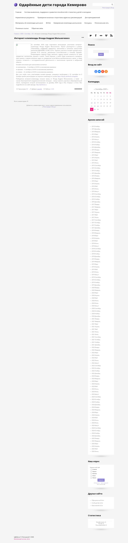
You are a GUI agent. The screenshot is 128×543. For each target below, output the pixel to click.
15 (95, 103)
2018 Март (95, 235)
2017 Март (95, 209)
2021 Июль (95, 334)
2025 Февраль (96, 441)
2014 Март (95, 134)
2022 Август (95, 363)
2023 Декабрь (96, 405)
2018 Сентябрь (96, 249)
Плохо (94, 475)
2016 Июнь (95, 189)
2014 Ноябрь (96, 145)
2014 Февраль (96, 131)
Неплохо (94, 473)
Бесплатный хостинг (20, 539)
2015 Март (95, 155)
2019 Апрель (96, 267)
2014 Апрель (96, 137)
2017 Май (95, 215)
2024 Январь (96, 407)
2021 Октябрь (96, 339)
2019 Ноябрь (96, 282)
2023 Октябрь (96, 399)
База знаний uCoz (97, 505)
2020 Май (95, 298)
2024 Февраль (96, 410)
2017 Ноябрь (96, 225)
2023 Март (95, 381)
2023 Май (95, 386)
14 (91, 103)
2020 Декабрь (96, 316)
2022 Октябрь (96, 368)
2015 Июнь (95, 163)
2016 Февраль (96, 178)
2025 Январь (96, 438)
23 (98, 106)
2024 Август (95, 425)
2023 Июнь (95, 389)
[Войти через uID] (95, 71)
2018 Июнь (95, 243)
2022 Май (95, 358)
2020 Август (95, 306)
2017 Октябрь (96, 223)
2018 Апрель (96, 238)
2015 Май (95, 160)
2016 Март (95, 181)
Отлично (94, 469)
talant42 (39, 89)
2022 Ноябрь (96, 371)
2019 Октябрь (96, 280)
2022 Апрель (96, 355)
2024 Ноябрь (96, 433)
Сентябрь (27, 33)
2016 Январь (96, 176)
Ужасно (94, 477)
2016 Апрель (96, 183)
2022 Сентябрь (96, 365)
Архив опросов (104, 483)
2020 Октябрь (96, 311)
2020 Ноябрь (96, 313)
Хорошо (94, 471)
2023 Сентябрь (96, 397)
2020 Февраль (96, 290)
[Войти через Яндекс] (102, 71)
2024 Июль (95, 423)
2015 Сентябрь (96, 165)
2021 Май (95, 329)
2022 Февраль (96, 350)
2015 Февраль (96, 152)
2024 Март (95, 412)
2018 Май (95, 241)
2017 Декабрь (96, 228)
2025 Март (95, 443)
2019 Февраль (96, 261)
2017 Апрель (96, 212)
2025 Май (95, 449)
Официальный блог (98, 500)
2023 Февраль (96, 379)
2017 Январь (96, 204)
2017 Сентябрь (96, 220)
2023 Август (95, 394)
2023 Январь (96, 376)
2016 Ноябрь (96, 199)
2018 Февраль (96, 233)
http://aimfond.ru (41, 85)
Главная (16, 33)
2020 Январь (96, 287)
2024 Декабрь (96, 436)
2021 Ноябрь (96, 342)
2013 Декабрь (96, 129)
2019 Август (95, 275)
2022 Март (95, 353)
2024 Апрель (96, 415)
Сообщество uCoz (97, 503)
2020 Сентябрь (96, 308)
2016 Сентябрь (96, 194)
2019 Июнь (95, 272)
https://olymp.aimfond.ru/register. (67, 76)
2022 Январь (96, 347)
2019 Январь (96, 259)
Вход (112, 7)
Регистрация (106, 7)
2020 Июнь (95, 301)
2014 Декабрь (96, 147)
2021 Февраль (96, 321)
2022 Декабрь (96, 373)
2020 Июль (95, 303)
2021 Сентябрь (96, 337)
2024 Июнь (95, 420)
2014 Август (95, 139)
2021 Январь (96, 319)
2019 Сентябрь (96, 277)
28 (32, 33)
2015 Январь (96, 150)
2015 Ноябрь (96, 171)
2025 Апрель (96, 446)
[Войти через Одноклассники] (106, 71)
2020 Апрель (96, 295)
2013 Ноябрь (96, 126)
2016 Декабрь (96, 202)
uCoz (28, 539)
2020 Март (95, 293)
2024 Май (95, 417)
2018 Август (95, 246)
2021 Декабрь (96, 345)
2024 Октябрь (96, 431)
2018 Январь (96, 230)
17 (101, 103)
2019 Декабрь (96, 285)
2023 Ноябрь (96, 402)
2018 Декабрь (96, 256)
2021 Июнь (95, 332)
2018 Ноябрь (96, 254)
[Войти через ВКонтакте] (99, 71)
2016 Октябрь (96, 197)
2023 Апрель (96, 384)
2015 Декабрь (96, 173)
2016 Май (95, 186)
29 (95, 109)
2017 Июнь (95, 217)
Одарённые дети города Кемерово (52, 4)
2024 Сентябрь (96, 428)
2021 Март (95, 324)
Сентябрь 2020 (101, 89)
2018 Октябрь (96, 251)
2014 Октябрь (96, 142)
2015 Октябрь (96, 168)
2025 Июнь (95, 451)
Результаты (97, 483)
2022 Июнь (95, 360)
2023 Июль (95, 391)
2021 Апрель (96, 327)
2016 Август (95, 191)
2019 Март (95, 264)
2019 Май (95, 269)
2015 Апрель (96, 157)
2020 (21, 33)
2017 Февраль (96, 207)
